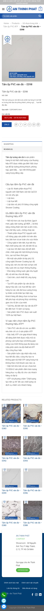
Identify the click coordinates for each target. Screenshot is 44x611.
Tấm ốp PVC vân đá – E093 (32, 459)
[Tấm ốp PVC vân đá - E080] (11, 510)
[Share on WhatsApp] (16, 125)
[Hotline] (3, 595)
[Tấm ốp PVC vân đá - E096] (32, 478)
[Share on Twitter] (25, 125)
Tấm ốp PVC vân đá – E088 (32, 524)
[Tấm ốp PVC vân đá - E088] (32, 510)
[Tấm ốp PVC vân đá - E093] (32, 445)
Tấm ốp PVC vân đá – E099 (11, 491)
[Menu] (3, 9)
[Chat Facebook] (3, 606)
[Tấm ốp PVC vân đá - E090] (32, 413)
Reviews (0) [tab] (8, 149)
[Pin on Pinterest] (34, 125)
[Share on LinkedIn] (38, 125)
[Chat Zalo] (3, 600)
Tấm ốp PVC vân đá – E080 (11, 524)
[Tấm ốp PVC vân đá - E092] (11, 445)
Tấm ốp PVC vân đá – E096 (32, 491)
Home (6, 23)
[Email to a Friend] (30, 125)
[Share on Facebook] (21, 125)
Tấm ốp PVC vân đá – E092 (11, 459)
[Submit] (40, 16)
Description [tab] (8, 144)
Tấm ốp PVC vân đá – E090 (32, 427)
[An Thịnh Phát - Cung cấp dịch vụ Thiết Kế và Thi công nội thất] (22, 9)
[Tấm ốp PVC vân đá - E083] (11, 413)
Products (16, 23)
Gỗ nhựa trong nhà (30, 23)
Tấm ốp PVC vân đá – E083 (11, 427)
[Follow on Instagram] (36, 594)
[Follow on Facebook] (32, 594)
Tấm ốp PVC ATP (10, 26)
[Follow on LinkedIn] (40, 594)
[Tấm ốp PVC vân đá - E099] (11, 478)
